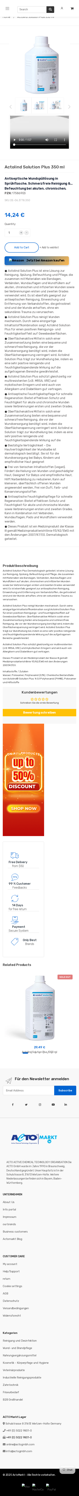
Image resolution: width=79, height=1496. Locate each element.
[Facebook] (13, 1104)
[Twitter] (27, 1104)
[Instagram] (40, 1104)
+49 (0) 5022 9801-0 (19, 1430)
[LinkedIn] (66, 1104)
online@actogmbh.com (20, 1444)
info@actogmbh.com (19, 1451)
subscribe (65, 1090)
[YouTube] (54, 1104)
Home (6, 17)
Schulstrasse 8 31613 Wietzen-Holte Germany (34, 1423)
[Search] (50, 9)
